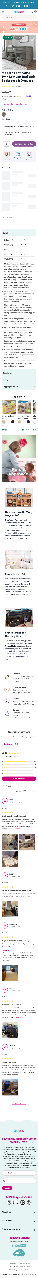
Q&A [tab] (17, 744)
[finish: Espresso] (12, 421)
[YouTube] (15, 1202)
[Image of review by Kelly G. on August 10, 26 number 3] (10, 859)
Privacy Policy (25, 1264)
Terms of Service (25, 1267)
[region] (19, 415)
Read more (17, 828)
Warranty (13, 1264)
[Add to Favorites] (32, 39)
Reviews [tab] (8, 744)
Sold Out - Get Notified (24, 144)
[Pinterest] (29, 1202)
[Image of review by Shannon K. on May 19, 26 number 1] (10, 973)
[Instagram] (22, 1202)
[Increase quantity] (8, 143)
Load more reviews (19, 1104)
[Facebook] (9, 1202)
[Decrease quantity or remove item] (4, 143)
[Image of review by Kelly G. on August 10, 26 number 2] (27, 842)
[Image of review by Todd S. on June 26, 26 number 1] (10, 909)
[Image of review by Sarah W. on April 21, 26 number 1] (10, 1030)
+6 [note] (3, 426)
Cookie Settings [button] (25, 1270)
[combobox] (29, 791)
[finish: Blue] (28, 421)
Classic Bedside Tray (8, 417)
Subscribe (7, 1188)
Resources (7, 1220)
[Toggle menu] (3, 12)
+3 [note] (18, 426)
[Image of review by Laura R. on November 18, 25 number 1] (10, 1087)
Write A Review (19, 779)
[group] (19, 415)
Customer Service (11, 1229)
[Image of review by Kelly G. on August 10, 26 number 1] (10, 842)
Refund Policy (13, 1267)
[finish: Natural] (4, 421)
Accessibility (13, 1270)
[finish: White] (8, 421)
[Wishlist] (32, 12)
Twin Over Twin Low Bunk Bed (23, 417)
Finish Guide (6, 119)
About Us (6, 1211)
